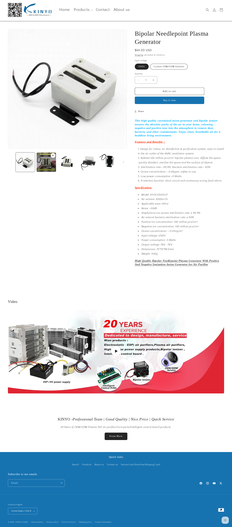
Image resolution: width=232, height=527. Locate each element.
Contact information (103, 522)
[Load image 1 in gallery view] (25, 162)
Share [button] (141, 111)
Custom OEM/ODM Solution (169, 66)
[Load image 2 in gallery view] (67, 162)
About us (99, 465)
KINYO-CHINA (21, 522)
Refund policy (37, 522)
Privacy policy (52, 522)
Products (86, 465)
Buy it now (169, 100)
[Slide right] (123, 162)
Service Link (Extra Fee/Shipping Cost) (140, 465)
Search (75, 465)
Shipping (139, 55)
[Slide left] (11, 162)
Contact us (112, 465)
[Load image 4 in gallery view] (109, 162)
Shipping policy (85, 522)
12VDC (141, 66)
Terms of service (69, 522)
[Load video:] (116, 351)
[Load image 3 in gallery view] (88, 162)
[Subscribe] (61, 483)
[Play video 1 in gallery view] (46, 162)
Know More (116, 436)
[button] (83, 9)
